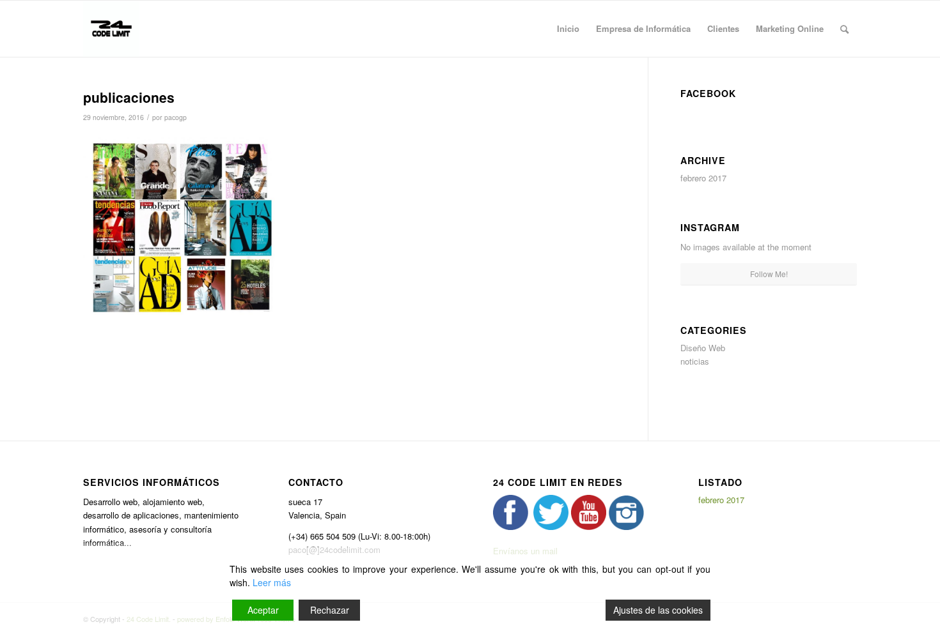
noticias (694, 361)
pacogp (175, 117)
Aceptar (263, 609)
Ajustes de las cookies (658, 609)
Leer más (272, 582)
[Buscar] (844, 29)
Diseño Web (702, 348)
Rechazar (329, 609)
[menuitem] (568, 29)
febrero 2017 (703, 178)
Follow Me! (769, 273)
